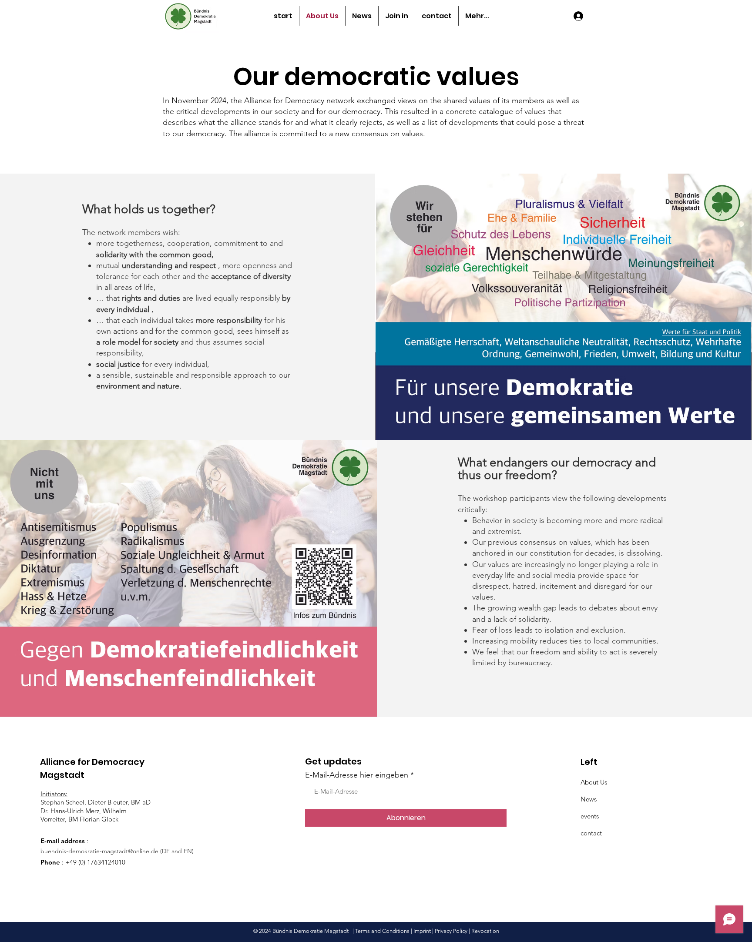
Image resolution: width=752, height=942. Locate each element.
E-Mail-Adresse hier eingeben (356, 775)
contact (591, 833)
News (589, 799)
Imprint (422, 931)
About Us (594, 782)
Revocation (485, 931)
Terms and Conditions (382, 931)
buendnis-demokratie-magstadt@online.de (99, 851)
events (590, 816)
